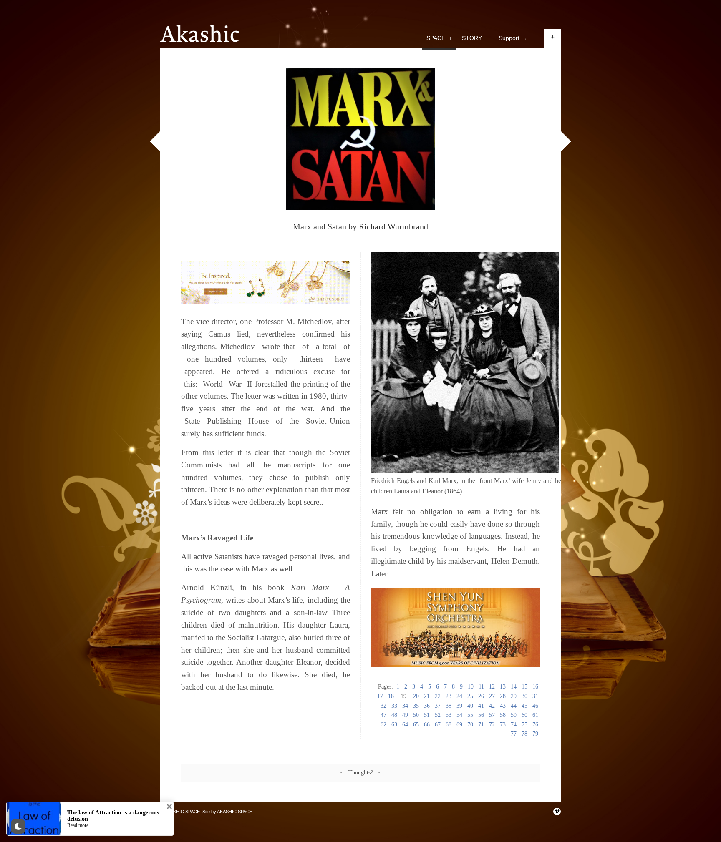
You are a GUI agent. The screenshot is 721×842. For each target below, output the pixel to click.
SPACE (439, 38)
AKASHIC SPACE (234, 811)
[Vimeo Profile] (557, 811)
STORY (475, 38)
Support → (516, 38)
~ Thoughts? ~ (360, 772)
